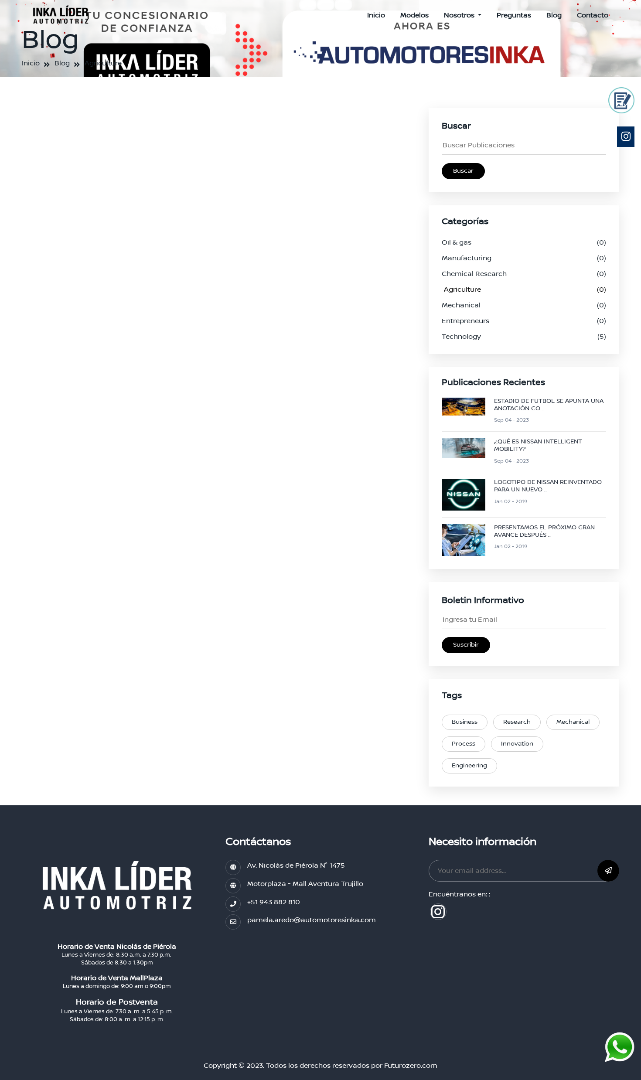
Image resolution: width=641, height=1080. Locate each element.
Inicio (376, 15)
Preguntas (514, 15)
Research (517, 722)
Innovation (517, 743)
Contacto (592, 15)
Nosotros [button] (460, 15)
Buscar (463, 170)
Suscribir (466, 644)
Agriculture (103, 63)
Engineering (469, 765)
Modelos (414, 15)
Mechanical (573, 722)
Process (463, 743)
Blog (554, 15)
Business (464, 722)
